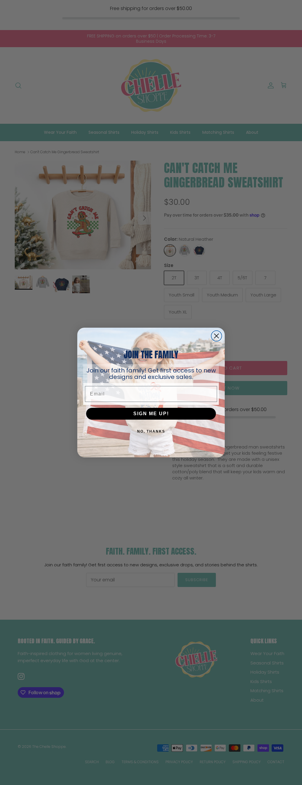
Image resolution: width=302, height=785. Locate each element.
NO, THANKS (151, 431)
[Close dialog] (216, 336)
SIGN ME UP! (151, 413)
